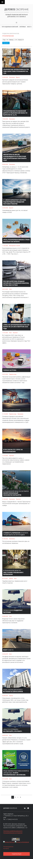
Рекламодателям (8, 847)
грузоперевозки (8, 36)
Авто (10, 289)
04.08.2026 (5, 77)
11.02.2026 (5, 245)
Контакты (6, 848)
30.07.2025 (5, 289)
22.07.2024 (5, 374)
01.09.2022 (5, 538)
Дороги (18, 77)
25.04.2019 (5, 654)
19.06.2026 (5, 119)
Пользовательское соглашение (12, 833)
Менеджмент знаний (14, 245)
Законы (11, 578)
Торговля (15, 332)
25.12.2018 (5, 779)
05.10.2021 (5, 578)
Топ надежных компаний (10, 27)
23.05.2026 (5, 207)
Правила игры (12, 374)
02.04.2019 (5, 695)
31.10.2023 (5, 414)
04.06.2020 (5, 616)
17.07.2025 (5, 332)
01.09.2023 (5, 499)
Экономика (12, 77)
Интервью (23, 27)
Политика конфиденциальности (12, 831)
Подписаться (16, 854)
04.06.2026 (5, 164)
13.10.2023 (5, 455)
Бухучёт (11, 207)
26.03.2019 (5, 735)
